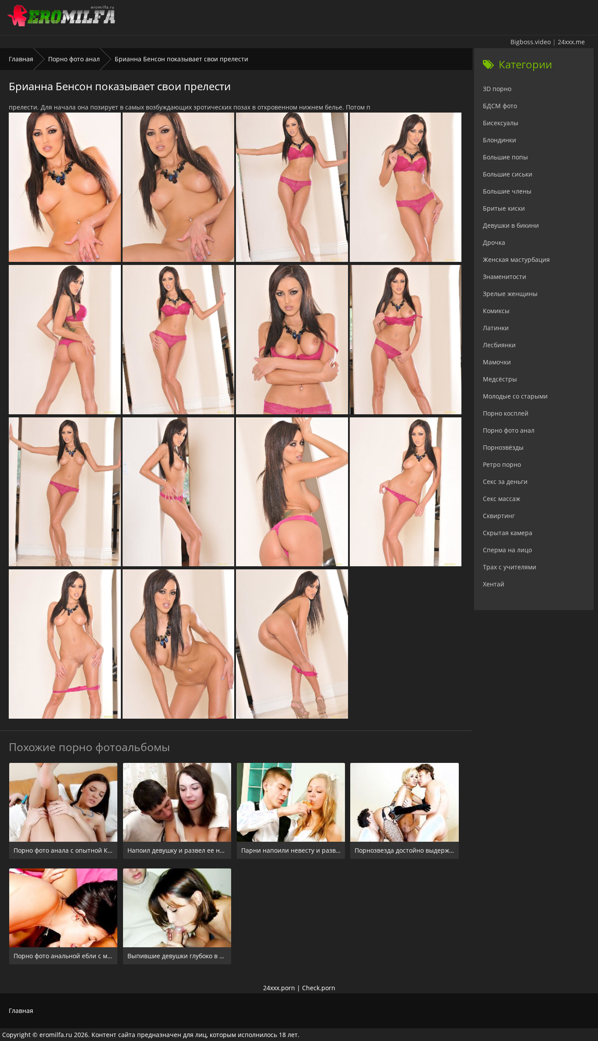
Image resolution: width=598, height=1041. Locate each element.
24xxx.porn (279, 988)
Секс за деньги (505, 481)
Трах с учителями (509, 567)
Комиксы (496, 311)
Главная (21, 59)
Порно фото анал (74, 59)
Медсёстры (500, 379)
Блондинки (499, 140)
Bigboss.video (530, 42)
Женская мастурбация (516, 259)
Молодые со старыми (515, 396)
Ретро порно (502, 464)
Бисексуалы (500, 123)
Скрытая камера (507, 533)
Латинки (496, 328)
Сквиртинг (499, 516)
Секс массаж (501, 498)
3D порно (497, 89)
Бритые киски (504, 208)
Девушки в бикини (511, 225)
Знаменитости (504, 276)
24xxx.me (571, 42)
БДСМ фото (500, 106)
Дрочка (494, 242)
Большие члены (507, 191)
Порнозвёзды (503, 447)
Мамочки (497, 362)
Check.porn (318, 988)
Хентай (493, 584)
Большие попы (505, 157)
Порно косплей (505, 413)
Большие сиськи (507, 174)
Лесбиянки (499, 345)
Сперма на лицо (507, 550)
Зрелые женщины (510, 293)
